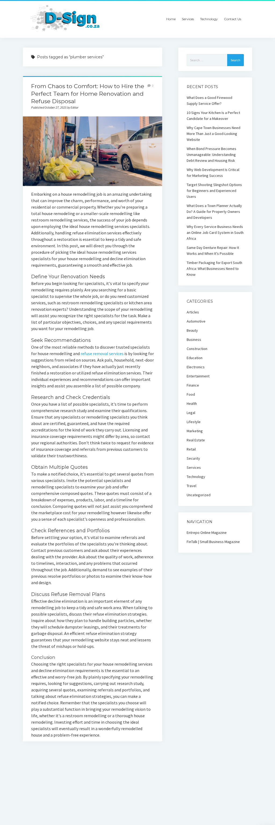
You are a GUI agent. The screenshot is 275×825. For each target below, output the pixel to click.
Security (193, 458)
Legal (191, 412)
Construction (197, 348)
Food (191, 394)
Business (194, 339)
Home (171, 19)
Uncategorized (199, 494)
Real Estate (196, 440)
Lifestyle (194, 421)
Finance (193, 385)
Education (194, 357)
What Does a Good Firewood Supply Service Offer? (209, 100)
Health (192, 403)
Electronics (196, 367)
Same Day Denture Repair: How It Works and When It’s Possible (213, 250)
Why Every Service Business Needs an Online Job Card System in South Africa (215, 232)
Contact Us (232, 19)
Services (188, 19)
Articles (193, 312)
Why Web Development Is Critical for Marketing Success (213, 172)
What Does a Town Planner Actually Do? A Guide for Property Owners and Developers (214, 211)
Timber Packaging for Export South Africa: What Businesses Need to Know (214, 268)
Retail (191, 449)
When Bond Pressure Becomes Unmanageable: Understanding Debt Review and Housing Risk (211, 154)
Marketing (195, 430)
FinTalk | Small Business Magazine (213, 541)
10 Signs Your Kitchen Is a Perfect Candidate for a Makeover (213, 115)
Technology (209, 19)
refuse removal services (102, 353)
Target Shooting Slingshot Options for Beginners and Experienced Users (214, 190)
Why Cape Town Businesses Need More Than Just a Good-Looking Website (213, 133)
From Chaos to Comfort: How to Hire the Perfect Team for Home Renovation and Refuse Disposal (87, 94)
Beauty (192, 330)
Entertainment (198, 376)
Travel (191, 485)
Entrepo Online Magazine (207, 532)
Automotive (196, 321)
